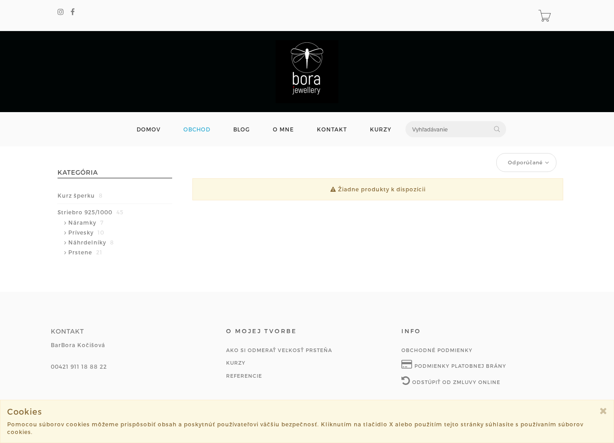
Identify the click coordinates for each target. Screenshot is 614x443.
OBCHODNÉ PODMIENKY (436, 350)
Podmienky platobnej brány (459, 366)
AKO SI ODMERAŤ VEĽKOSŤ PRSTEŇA (279, 350)
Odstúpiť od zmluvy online (455, 382)
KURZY (381, 129)
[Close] (603, 411)
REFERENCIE (244, 376)
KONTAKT (332, 129)
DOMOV (148, 129)
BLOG (241, 129)
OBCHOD (196, 129)
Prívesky (86, 232)
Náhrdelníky (91, 242)
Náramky (86, 222)
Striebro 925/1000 (91, 212)
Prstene (85, 252)
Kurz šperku (80, 195)
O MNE (283, 129)
